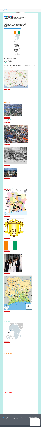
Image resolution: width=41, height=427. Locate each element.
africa (10, 11)
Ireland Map (17, 417)
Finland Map (13, 419)
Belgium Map (13, 415)
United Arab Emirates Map (23, 419)
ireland (34, 9)
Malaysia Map (26, 417)
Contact (30, 415)
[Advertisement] (32, 21)
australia (23, 9)
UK (18, 9)
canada (20, 9)
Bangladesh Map (23, 417)
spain (29, 9)
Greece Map (22, 415)
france (25, 9)
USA (17, 9)
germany (31, 9)
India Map (9, 419)
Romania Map (22, 418)
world (15, 9)
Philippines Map (5, 417)
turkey (36, 9)
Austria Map (13, 418)
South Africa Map (4, 415)
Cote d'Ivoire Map (29, 30)
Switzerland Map (9, 417)
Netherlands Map (5, 418)
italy (27, 9)
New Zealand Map (5, 419)
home (6, 11)
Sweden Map (17, 418)
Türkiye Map (13, 417)
